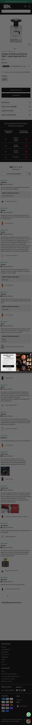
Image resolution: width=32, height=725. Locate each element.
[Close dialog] (30, 354)
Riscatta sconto (8, 366)
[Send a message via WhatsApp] (28, 714)
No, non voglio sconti (8, 368)
